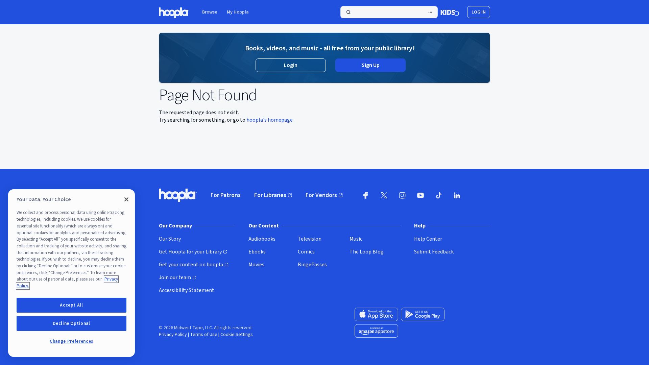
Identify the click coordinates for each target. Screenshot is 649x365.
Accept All (71, 305)
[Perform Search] (389, 12)
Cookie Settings (236, 334)
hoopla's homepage (269, 120)
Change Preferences (71, 341)
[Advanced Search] (430, 12)
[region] (71, 273)
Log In (479, 12)
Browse (209, 12)
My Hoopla (238, 12)
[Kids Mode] (450, 12)
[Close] (126, 199)
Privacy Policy (173, 334)
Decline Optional (71, 323)
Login (290, 65)
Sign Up (371, 65)
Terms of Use (203, 334)
